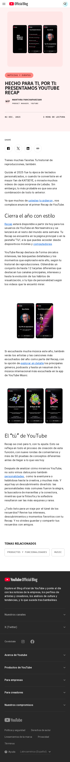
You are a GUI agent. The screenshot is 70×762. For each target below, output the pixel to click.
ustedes (33, 200)
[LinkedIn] (28, 148)
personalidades (14, 476)
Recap (8, 224)
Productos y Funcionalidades (27, 552)
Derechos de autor (41, 730)
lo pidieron (46, 200)
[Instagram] (23, 642)
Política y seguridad (15, 730)
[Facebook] (8, 148)
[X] (18, 148)
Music (58, 552)
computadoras (42, 244)
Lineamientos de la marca (18, 737)
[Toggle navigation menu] (4, 4)
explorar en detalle (32, 363)
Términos (10, 743)
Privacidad (43, 737)
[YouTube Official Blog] (18, 4)
